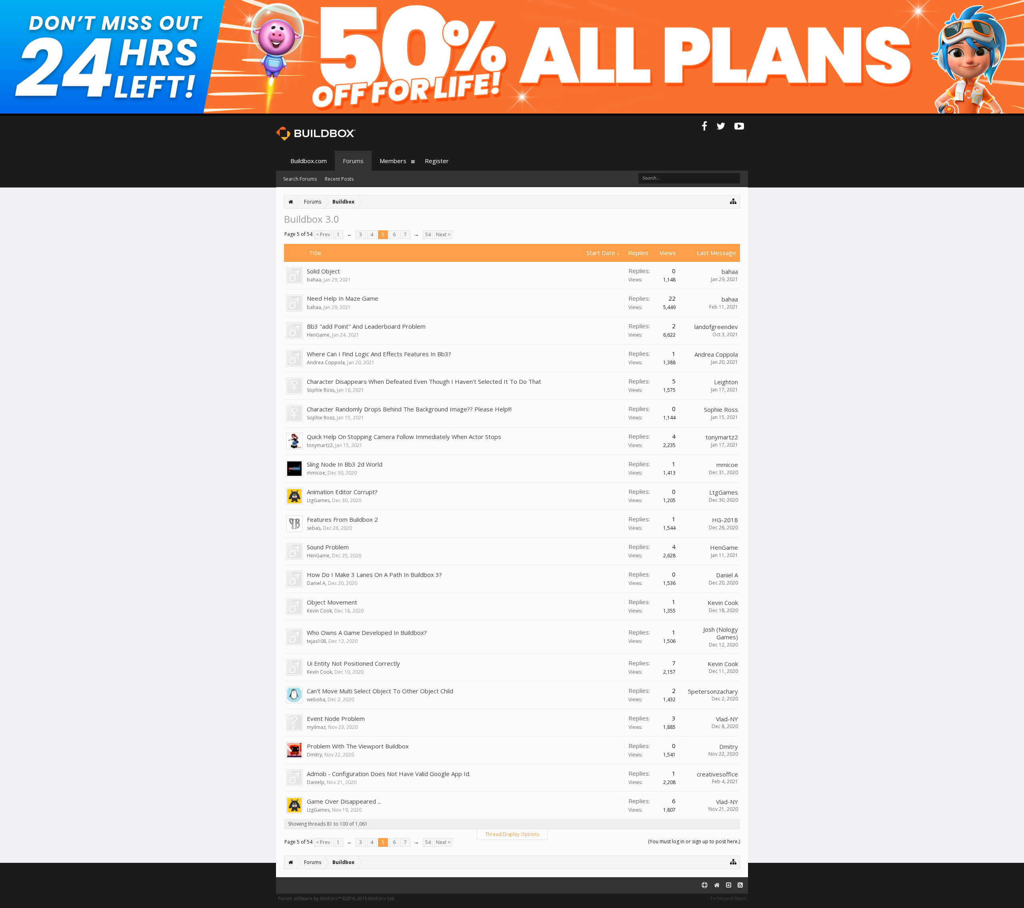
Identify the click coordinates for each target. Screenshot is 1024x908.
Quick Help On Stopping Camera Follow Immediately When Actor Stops (404, 437)
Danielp (315, 782)
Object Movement (332, 602)
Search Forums (300, 179)
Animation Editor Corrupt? (342, 492)
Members (393, 161)
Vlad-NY (727, 719)
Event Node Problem (336, 718)
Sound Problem (328, 547)
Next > (443, 234)
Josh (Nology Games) (720, 633)
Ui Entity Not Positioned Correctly (353, 663)
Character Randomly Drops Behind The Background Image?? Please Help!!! (409, 409)
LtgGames (318, 500)
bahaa (314, 279)
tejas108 (316, 641)
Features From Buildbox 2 (342, 519)
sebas (313, 528)
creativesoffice (717, 774)
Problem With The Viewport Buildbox (358, 746)
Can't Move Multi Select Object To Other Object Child (380, 691)
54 (428, 234)
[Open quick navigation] (733, 201)
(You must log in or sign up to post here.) (694, 841)
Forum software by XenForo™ (336, 898)
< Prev (323, 234)
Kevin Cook (319, 610)
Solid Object (323, 271)
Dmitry (314, 754)
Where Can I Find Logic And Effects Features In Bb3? (379, 354)
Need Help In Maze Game (342, 298)
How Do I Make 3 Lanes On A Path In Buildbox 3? (374, 575)
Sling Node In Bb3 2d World (344, 464)
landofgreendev (716, 327)
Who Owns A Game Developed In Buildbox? (367, 633)
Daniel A (316, 583)
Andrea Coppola (326, 362)
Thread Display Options (512, 834)
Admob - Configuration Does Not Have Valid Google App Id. (388, 774)
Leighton (726, 382)
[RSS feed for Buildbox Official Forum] (740, 885)
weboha (316, 699)
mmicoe (316, 472)
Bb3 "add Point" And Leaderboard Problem (366, 326)
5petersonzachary (713, 691)
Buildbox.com (308, 161)
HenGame (318, 334)
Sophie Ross (320, 390)
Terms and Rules (728, 898)
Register (437, 161)
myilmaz (316, 727)
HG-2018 (725, 520)
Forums (353, 161)
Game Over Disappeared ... (344, 801)
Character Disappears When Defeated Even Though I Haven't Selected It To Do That (424, 381)
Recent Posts (339, 179)
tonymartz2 (320, 445)
